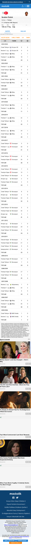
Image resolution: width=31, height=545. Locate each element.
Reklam (22, 501)
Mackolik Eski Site (18, 516)
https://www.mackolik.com (11, 525)
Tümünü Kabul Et (15, 542)
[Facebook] (13, 498)
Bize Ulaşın (15, 501)
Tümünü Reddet (22, 540)
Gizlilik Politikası (9, 507)
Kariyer (7, 31)
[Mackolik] (5, 6)
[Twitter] (17, 498)
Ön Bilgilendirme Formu (9, 513)
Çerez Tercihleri (9, 540)
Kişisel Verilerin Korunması (15, 504)
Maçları (23, 31)
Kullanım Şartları (21, 507)
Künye (8, 501)
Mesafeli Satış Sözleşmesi (15, 510)
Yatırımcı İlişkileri (23, 513)
